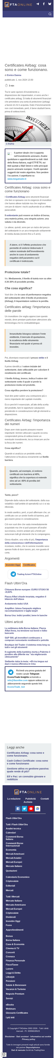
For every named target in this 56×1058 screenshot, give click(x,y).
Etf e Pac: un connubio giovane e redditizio (26, 778)
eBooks (10, 1005)
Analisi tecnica (13, 828)
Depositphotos (33, 1047)
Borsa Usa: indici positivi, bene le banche (26, 615)
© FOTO (10, 144)
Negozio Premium (15, 994)
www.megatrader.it (16, 179)
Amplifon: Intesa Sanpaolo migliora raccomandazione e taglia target (23, 609)
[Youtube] (31, 808)
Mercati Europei (14, 862)
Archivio (28, 802)
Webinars (11, 1009)
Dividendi (11, 917)
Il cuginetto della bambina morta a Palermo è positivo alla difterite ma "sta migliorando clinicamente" (27, 654)
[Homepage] (18, 4)
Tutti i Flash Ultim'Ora (17, 824)
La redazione (14, 799)
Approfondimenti (14, 930)
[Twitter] (24, 808)
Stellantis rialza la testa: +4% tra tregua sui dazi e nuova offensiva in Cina (26, 662)
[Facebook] (18, 808)
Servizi (9, 998)
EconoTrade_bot (16, 687)
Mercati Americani (15, 854)
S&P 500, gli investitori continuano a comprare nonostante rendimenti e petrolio (27, 639)
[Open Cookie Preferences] (4, 1054)
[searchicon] (50, 14)
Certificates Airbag (15, 197)
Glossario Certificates (17, 1013)
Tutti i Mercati (12, 896)
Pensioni (10, 981)
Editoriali (10, 886)
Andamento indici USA (16, 604)
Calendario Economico (17, 877)
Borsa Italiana (13, 940)
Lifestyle (10, 977)
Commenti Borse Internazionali (14, 844)
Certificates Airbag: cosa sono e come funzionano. (25, 754)
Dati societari (22, 1036)
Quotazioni (11, 871)
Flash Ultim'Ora (14, 818)
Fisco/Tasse (12, 965)
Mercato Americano (16, 905)
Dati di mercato (18, 1050)
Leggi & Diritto (13, 973)
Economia (11, 850)
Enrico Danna (14, 75)
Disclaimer (10, 1036)
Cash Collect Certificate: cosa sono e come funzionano (27, 762)
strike (41, 358)
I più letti (10, 1017)
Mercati (9, 890)
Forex (9, 925)
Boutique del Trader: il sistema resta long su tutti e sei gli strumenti (27, 646)
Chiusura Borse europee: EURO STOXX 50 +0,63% (27, 590)
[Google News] (37, 808)
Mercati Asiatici (13, 858)
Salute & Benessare (16, 985)
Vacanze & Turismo (16, 989)
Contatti (45, 799)
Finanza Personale (15, 960)
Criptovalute (12, 881)
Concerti (10, 952)
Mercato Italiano (14, 866)
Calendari (11, 833)
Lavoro (9, 969)
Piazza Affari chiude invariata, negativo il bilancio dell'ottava (25, 597)
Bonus (9, 936)
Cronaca (10, 956)
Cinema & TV (12, 948)
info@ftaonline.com (17, 680)
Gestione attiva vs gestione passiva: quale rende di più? (28, 770)
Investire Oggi (13, 565)
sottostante (12, 215)
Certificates (29, 565)
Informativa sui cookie (40, 1036)
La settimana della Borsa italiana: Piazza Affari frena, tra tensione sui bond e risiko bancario (26, 630)
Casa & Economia (15, 944)
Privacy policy (28, 1039)
